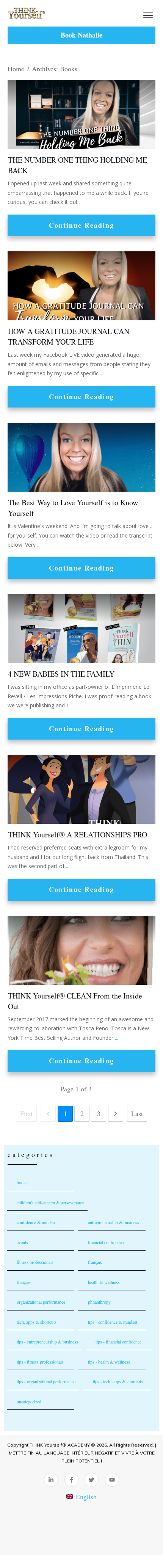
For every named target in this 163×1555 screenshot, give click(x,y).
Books (22, 1182)
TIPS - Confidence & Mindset (112, 1322)
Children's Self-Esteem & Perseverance (50, 1202)
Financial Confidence (106, 1242)
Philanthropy (99, 1302)
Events (22, 1242)
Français (24, 1282)
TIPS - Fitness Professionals (40, 1362)
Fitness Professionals (35, 1262)
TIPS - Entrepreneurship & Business (47, 1342)
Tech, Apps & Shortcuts (36, 1322)
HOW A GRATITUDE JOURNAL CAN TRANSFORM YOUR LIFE (68, 336)
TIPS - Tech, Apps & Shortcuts (118, 1381)
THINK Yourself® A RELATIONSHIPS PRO (77, 834)
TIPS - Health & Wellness (109, 1362)
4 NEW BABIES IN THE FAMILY (61, 674)
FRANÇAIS (95, 1262)
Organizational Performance (41, 1302)
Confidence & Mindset (36, 1222)
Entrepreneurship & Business (113, 1222)
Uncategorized (29, 1401)
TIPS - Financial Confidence (118, 1342)
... (81, 201)
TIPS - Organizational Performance (46, 1381)
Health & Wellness (104, 1282)
